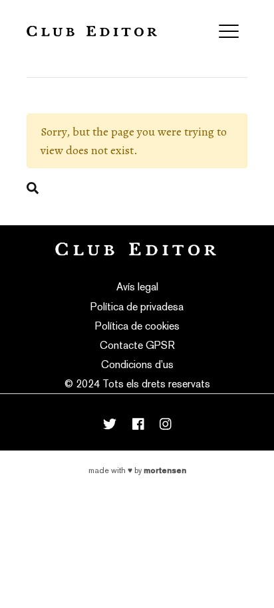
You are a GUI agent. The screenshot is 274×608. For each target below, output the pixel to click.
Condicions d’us (137, 364)
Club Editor (92, 31)
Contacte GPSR (137, 345)
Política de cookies (137, 326)
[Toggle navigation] (228, 31)
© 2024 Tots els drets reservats (137, 383)
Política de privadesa (137, 306)
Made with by (137, 470)
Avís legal (137, 286)
